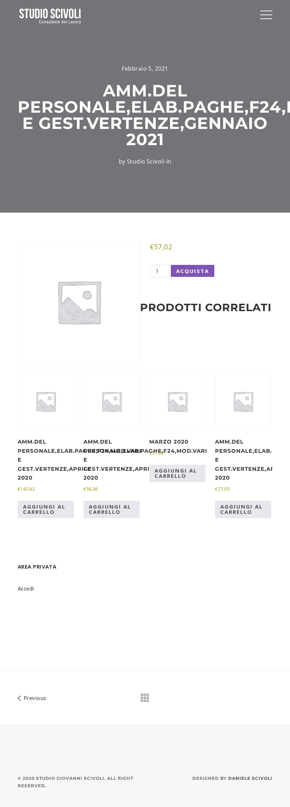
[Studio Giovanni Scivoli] (51, 15)
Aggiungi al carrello (44, 509)
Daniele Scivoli (250, 778)
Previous (34, 697)
